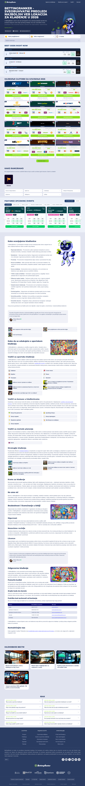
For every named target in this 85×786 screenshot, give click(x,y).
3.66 (34, 218)
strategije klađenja (23, 450)
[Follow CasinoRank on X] (69, 759)
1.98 (42, 218)
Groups (77, 200)
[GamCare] (49, 772)
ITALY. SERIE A (47, 204)
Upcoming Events (69, 200)
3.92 (17, 218)
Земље (24, 739)
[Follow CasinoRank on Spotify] (76, 759)
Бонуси (24, 734)
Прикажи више (42, 160)
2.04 (76, 221)
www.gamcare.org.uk (56, 609)
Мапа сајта (60, 744)
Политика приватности (51, 784)
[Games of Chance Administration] (17, 772)
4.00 (17, 221)
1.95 (63, 221)
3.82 (55, 218)
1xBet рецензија (17, 97)
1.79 (13, 221)
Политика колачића (26, 784)
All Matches (8, 204)
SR (6, 759)
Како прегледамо (60, 737)
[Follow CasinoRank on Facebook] (63, 759)
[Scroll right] (80, 218)
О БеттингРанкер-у (60, 734)
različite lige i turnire (40, 363)
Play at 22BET (14, 226)
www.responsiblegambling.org (59, 615)
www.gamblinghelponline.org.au (59, 617)
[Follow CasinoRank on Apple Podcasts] (79, 759)
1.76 (13, 218)
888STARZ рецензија (68, 97)
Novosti (78, 2)
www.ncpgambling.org (57, 612)
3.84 (59, 218)
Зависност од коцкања (13, 784)
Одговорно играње (38, 784)
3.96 (55, 221)
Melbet (8, 223)
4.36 (21, 218)
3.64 (38, 218)
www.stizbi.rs (55, 607)
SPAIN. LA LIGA (16, 204)
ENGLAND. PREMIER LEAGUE (36, 204)
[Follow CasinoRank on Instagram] (66, 759)
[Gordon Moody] (60, 772)
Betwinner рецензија (42, 97)
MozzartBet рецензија (17, 117)
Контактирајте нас (60, 741)
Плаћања (24, 737)
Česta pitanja (42, 744)
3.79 (34, 221)
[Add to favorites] (6, 52)
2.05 (42, 221)
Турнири (24, 741)
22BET (8, 218)
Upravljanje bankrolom (42, 741)
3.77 (38, 221)
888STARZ (8, 220)
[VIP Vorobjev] (38, 772)
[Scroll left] (4, 218)
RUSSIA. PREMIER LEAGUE (57, 204)
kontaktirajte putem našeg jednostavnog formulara (41, 631)
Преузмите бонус (17, 95)
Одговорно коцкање (42, 739)
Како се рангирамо (60, 739)
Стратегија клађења (42, 734)
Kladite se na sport (63, 2)
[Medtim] (27, 772)
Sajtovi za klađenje (50, 2)
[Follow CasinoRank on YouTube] (72, 759)
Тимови (24, 744)
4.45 (21, 221)
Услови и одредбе (63, 784)
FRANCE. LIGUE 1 (25, 204)
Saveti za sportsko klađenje (42, 737)
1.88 (63, 218)
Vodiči (72, 2)
